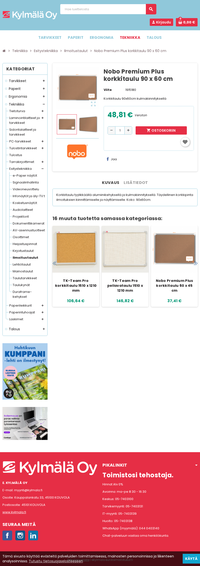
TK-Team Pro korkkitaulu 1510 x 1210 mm (76, 285)
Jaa (114, 159)
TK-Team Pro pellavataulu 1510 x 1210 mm (125, 285)
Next (196, 263)
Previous (54, 263)
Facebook (7, 535)
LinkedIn (33, 535)
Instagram (20, 535)
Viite (108, 89)
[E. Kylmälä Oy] (29, 15)
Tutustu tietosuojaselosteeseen (56, 561)
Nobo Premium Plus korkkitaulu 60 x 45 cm (174, 285)
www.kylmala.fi (14, 512)
